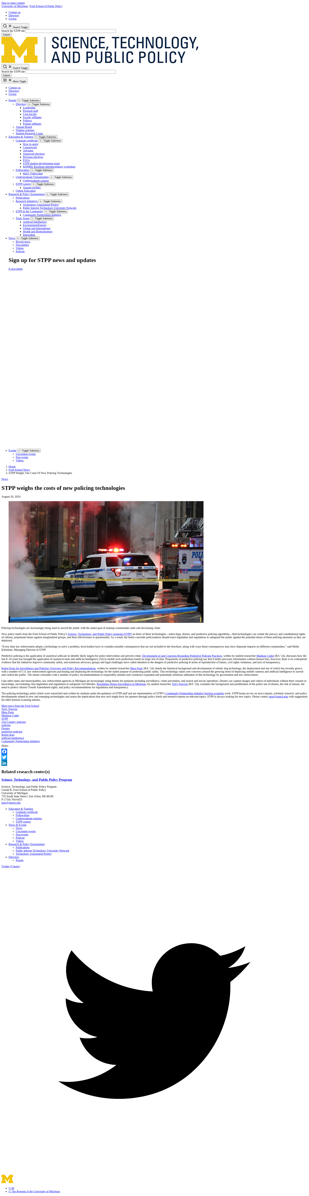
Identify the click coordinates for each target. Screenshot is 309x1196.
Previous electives (33, 157)
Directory (14, 15)
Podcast (20, 251)
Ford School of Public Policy (46, 6)
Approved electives (34, 153)
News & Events (17, 824)
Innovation (29, 234)
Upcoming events (26, 454)
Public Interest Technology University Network (49, 207)
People (12, 100)
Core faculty (30, 114)
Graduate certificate (27, 140)
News (12, 238)
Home (12, 466)
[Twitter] (154, 757)
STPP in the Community (29, 211)
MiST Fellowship (33, 173)
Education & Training (21, 136)
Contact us (15, 12)
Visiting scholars (25, 130)
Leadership (29, 107)
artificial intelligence (12, 738)
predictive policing (11, 731)
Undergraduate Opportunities (32, 177)
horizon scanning (214, 693)
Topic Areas (22, 218)
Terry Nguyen (180, 684)
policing (6, 725)
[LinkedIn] (154, 763)
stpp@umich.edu (278, 696)
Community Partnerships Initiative (42, 214)
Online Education (26, 190)
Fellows (27, 120)
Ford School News (19, 469)
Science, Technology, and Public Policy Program (36, 780)
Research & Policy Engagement (27, 194)
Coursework (30, 147)
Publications (23, 197)
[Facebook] (154, 751)
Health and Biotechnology (38, 231)
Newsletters (22, 244)
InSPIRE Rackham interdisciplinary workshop (49, 166)
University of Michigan (14, 6)
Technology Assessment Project (41, 204)
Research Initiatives (27, 201)
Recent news (23, 241)
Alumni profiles (32, 187)
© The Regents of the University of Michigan (34, 1191)
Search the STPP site (13, 30)
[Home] (99, 62)
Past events (22, 457)
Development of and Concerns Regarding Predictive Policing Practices (182, 655)
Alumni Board (24, 127)
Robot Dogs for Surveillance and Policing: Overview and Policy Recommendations (48, 668)
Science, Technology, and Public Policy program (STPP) (100, 634)
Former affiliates (32, 123)
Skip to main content (13, 2)
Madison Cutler (265, 655)
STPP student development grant (41, 163)
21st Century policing (13, 721)
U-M (11, 1188)
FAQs (26, 160)
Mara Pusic (136, 668)
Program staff (30, 110)
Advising (28, 150)
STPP (4, 718)
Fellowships (22, 170)
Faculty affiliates (32, 117)
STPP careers (23, 184)
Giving (12, 18)
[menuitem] (158, 12)
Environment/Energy (34, 225)
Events (12, 450)
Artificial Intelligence (35, 221)
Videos (20, 248)
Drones (5, 728)
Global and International (36, 228)
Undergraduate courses (36, 180)
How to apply (30, 144)
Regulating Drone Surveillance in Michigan (121, 684)
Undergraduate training (29, 818)
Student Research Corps (29, 133)
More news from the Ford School (20, 705)
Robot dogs (7, 734)
